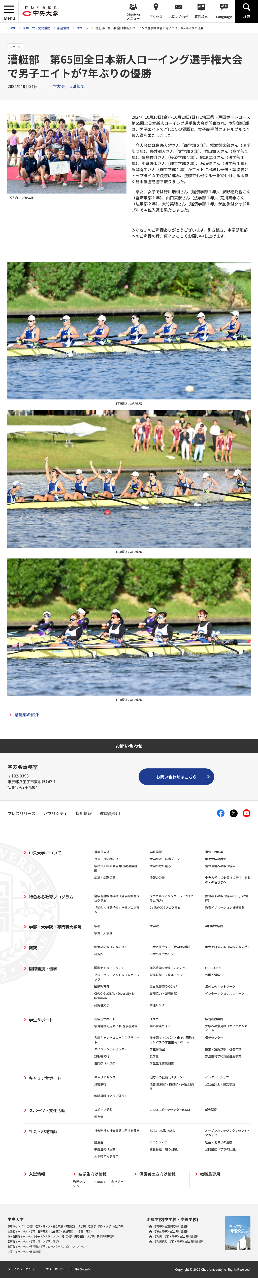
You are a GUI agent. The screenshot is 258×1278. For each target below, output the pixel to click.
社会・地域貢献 (43, 1131)
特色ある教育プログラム (51, 897)
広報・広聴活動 (104, 877)
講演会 (98, 1142)
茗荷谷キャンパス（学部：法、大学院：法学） (34, 1241)
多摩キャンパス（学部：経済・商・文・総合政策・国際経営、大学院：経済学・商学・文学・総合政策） (67, 1226)
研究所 (98, 954)
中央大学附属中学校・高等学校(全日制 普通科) (173, 1236)
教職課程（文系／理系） (110, 1096)
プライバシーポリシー (23, 1269)
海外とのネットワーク (220, 986)
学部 (97, 926)
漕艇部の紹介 (27, 714)
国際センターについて (109, 967)
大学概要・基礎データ (165, 859)
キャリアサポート (45, 1078)
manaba (99, 1181)
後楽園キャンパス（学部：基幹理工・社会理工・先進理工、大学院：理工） (50, 1231)
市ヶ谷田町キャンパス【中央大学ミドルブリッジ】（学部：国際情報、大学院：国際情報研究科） (62, 1236)
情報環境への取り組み (220, 866)
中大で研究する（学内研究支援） (227, 947)
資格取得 (100, 1084)
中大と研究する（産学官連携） (171, 947)
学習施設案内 (214, 1019)
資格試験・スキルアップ (166, 975)
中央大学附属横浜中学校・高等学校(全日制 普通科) (176, 1241)
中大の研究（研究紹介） (110, 947)
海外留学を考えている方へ (168, 967)
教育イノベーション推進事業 (224, 907)
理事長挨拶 (101, 852)
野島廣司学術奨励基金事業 (223, 1056)
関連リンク (157, 1005)
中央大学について (45, 853)
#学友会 (57, 86)
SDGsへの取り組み (162, 1130)
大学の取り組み (160, 866)
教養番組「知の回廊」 (165, 1149)
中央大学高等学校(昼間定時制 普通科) (168, 1226)
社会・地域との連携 (218, 1142)
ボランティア (159, 1142)
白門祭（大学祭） (106, 1063)
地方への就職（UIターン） (167, 1077)
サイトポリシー (56, 1269)
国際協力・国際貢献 (163, 993)
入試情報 (37, 1174)
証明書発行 (101, 1056)
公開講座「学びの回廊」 (221, 1149)
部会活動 (211, 1109)
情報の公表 (157, 877)
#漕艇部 (77, 86)
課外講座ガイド (160, 1026)
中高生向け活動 (104, 1149)
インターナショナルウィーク (224, 993)
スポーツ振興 (103, 1109)
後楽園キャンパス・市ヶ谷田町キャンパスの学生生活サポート (172, 1039)
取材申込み (82, 1269)
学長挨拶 (156, 852)
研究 (33, 948)
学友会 (98, 1116)
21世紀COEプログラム (165, 907)
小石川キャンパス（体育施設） (25, 1251)
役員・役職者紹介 (106, 859)
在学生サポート (104, 1019)
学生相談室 (157, 1049)
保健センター (214, 1037)
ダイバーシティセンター (110, 1049)
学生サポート (41, 1020)
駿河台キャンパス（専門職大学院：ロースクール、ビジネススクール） (48, 1246)
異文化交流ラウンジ (163, 986)
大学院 (154, 926)
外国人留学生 (214, 975)
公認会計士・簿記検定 (220, 1084)
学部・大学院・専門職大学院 (55, 927)
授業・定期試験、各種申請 (223, 1049)
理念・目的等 (214, 852)
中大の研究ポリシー (163, 954)
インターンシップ (217, 1077)
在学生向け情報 (92, 1174)
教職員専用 (210, 1174)
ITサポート (157, 1019)
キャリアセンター (106, 1077)
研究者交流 (101, 1005)
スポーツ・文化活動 (47, 1110)
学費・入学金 (103, 933)
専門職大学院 (214, 926)
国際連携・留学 (43, 968)
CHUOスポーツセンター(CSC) (170, 1109)
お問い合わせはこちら (176, 777)
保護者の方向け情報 (157, 1174)
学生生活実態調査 (162, 1063)
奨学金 (154, 1056)
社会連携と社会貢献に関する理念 (117, 1130)
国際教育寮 (101, 986)
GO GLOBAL (213, 967)
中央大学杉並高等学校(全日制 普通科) (168, 1231)
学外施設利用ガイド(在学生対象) (116, 1026)
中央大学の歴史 (215, 859)
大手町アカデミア (106, 1156)
